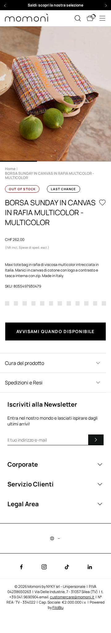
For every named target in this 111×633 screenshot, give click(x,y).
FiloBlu (58, 607)
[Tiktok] (67, 567)
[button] (55, 5)
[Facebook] (21, 567)
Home (10, 168)
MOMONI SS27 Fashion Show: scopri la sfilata (55, 5)
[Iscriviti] (96, 439)
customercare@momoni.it (72, 597)
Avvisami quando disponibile (55, 331)
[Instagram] (44, 567)
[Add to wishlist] (102, 202)
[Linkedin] (89, 567)
